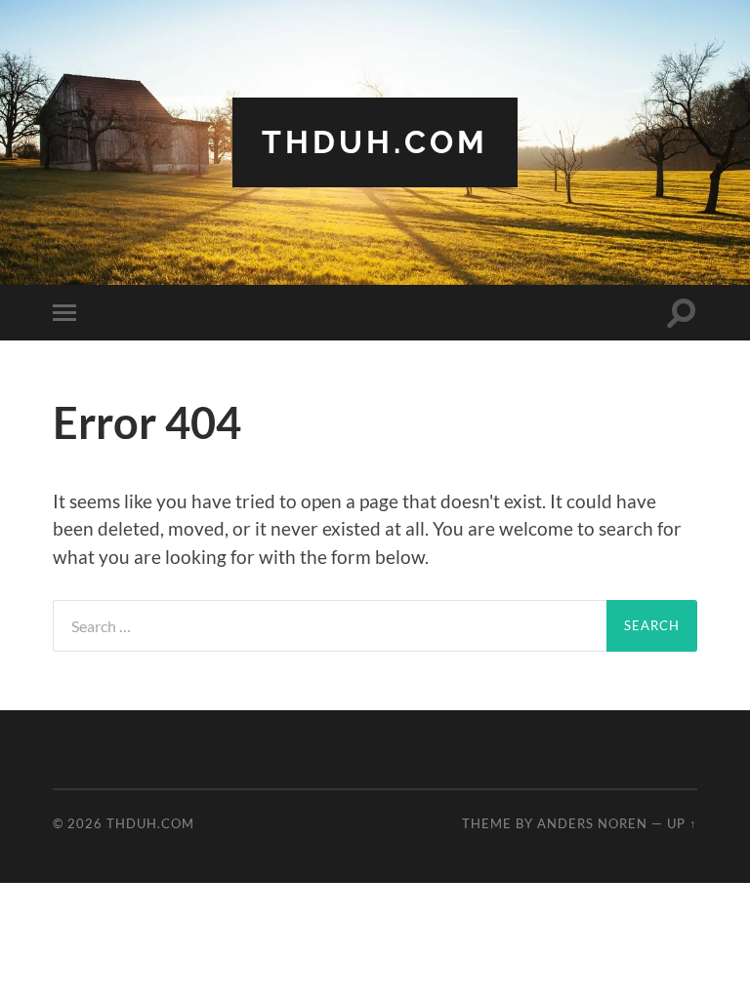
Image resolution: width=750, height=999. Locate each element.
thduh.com (375, 142)
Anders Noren (592, 823)
